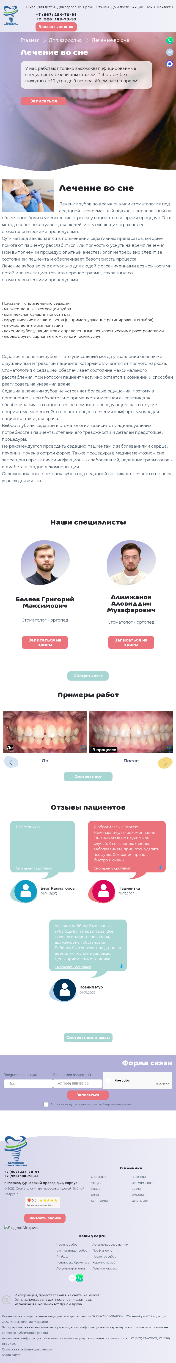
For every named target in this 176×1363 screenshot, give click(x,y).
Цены (150, 7)
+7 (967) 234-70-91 (56, 15)
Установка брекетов (72, 1262)
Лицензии (139, 1176)
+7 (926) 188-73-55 (56, 19)
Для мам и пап (142, 1182)
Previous (11, 762)
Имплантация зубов (71, 1250)
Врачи (88, 7)
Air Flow (62, 1256)
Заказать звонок (56, 27)
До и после (120, 7)
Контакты (165, 7)
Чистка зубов (66, 1244)
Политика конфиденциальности (27, 1349)
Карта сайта (11, 1355)
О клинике (98, 1176)
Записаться (43, 101)
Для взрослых (69, 7)
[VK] (169, 52)
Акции (137, 7)
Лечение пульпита (70, 1268)
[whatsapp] (169, 40)
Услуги (96, 1182)
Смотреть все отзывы (88, 1037)
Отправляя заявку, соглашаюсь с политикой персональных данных (91, 1104)
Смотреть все (88, 776)
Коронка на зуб (104, 1262)
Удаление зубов (104, 1256)
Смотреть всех (88, 676)
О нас (30, 7)
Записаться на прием (45, 642)
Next (165, 762)
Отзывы (102, 7)
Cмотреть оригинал (34, 868)
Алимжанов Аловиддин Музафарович (131, 604)
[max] (169, 64)
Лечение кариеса (105, 1268)
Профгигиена (102, 1250)
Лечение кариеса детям (110, 1244)
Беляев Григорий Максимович (45, 602)
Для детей (46, 7)
